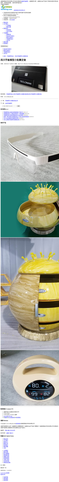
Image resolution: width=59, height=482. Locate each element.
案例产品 (5, 443)
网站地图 (5, 446)
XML (4, 448)
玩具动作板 (6, 461)
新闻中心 (5, 442)
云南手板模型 (8, 103)
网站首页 (5, 22)
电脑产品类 (6, 456)
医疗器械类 (6, 453)
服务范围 (8, 26)
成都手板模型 (24, 1)
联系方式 (3, 474)
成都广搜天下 (9, 433)
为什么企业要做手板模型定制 (10, 118)
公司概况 (8, 25)
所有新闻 (8, 29)
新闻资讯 (5, 28)
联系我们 (5, 43)
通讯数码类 (6, 455)
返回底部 (5, 480)
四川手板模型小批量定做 (21, 56)
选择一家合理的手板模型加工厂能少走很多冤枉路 (16, 116)
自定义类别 (9, 31)
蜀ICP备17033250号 (10, 430)
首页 (4, 56)
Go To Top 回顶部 (5, 472)
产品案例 (5, 32)
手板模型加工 (9, 38)
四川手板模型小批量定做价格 (21, 94)
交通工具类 (6, 459)
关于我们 (5, 23)
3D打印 (8, 40)
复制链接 (18, 423)
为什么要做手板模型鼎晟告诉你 (11, 119)
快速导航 (5, 477)
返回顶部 (5, 478)
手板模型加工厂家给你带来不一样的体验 (13, 113)
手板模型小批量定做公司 (11, 100)
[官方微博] (5, 417)
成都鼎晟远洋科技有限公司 (19, 10)
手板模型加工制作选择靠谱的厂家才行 (13, 112)
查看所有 (8, 34)
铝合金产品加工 (10, 35)
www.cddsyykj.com (7, 416)
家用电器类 (6, 458)
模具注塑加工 (9, 37)
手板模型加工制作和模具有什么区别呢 (13, 115)
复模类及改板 (6, 462)
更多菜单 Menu (4, 46)
